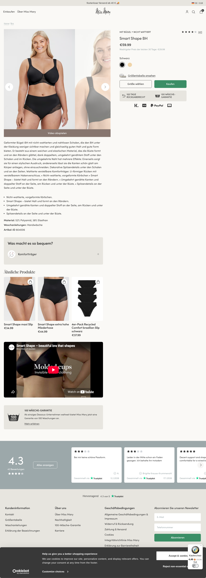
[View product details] (19, 325)
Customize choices (53, 571)
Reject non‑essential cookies (179, 566)
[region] (136, 465)
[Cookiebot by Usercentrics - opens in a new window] (21, 571)
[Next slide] (200, 465)
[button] (122, 64)
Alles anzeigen (45, 465)
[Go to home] (102, 11)
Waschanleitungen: (15, 225)
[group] (19, 299)
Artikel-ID (9, 229)
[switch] (195, 566)
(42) (200, 32)
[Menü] (201, 546)
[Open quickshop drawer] (30, 282)
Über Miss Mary (26, 11)
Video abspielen (57, 133)
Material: (9, 220)
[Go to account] (187, 12)
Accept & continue (179, 555)
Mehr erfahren (31, 423)
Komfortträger (27, 254)
